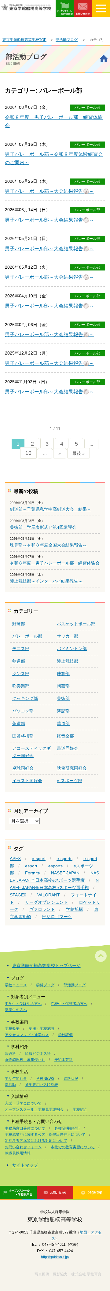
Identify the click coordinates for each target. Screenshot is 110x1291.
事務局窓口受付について (25, 1128)
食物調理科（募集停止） (25, 1059)
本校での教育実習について (73, 1147)
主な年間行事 (16, 1078)
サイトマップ (25, 1165)
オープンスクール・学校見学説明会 (34, 1109)
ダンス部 (20, 673)
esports (55, 865)
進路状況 (71, 1078)
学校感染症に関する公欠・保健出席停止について (45, 1134)
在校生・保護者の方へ (69, 1004)
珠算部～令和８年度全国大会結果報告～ (48, 545)
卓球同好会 (23, 768)
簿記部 (63, 710)
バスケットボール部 (76, 623)
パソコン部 (23, 710)
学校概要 (12, 1028)
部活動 (10, 1085)
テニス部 (20, 648)
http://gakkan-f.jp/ (55, 1257)
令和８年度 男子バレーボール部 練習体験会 (55, 563)
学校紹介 (80, 1109)
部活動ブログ (67, 40)
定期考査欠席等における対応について (36, 1140)
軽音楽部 (65, 736)
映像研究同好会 (72, 768)
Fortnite (32, 872)
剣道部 (18, 661)
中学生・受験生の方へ (23, 1004)
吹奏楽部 (20, 685)
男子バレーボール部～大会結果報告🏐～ (49, 191)
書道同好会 (67, 748)
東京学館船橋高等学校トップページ (46, 965)
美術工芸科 (63, 1059)
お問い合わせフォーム (23, 1147)
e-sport (39, 858)
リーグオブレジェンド (46, 902)
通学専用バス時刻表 (41, 1085)
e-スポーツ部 (69, 780)
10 (28, 453)
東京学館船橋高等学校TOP (24, 40)
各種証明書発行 (67, 1128)
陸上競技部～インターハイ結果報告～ (46, 581)
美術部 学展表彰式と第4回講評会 (43, 527)
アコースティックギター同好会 (31, 752)
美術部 (63, 698)
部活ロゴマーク (57, 916)
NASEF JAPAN (65, 872)
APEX (15, 858)
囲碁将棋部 (23, 736)
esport (31, 865)
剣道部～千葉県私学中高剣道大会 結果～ (50, 509)
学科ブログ (45, 985)
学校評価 (65, 1035)
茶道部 (18, 723)
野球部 (18, 623)
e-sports (64, 858)
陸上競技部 (67, 661)
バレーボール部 (87, 107)
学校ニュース (16, 985)
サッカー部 (67, 636)
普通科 (10, 1053)
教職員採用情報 (18, 1153)
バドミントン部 (72, 648)
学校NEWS (45, 1078)
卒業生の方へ (16, 1010)
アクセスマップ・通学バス (27, 1035)
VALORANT (48, 894)
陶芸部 (63, 685)
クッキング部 (25, 698)
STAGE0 (18, 894)
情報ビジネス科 (38, 1053)
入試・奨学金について (23, 1103)
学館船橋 (74, 909)
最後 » (78, 453)
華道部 (63, 723)
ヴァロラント (42, 909)
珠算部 (63, 673)
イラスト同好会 (27, 780)
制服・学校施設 (41, 1028)
